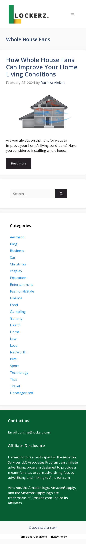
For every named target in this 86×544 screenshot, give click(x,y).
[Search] (61, 194)
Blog (13, 244)
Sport (14, 365)
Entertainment (21, 284)
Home (15, 332)
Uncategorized (21, 392)
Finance (16, 298)
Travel (15, 386)
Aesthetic (17, 237)
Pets (13, 359)
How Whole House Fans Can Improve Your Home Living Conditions (41, 67)
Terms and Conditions (33, 536)
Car (12, 257)
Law (13, 338)
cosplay (16, 271)
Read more (18, 163)
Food (14, 304)
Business (17, 250)
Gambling (18, 311)
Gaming (16, 318)
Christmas (18, 264)
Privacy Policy (58, 536)
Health (15, 325)
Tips (13, 379)
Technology (19, 372)
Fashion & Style (22, 291)
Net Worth (18, 352)
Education (18, 277)
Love (13, 345)
